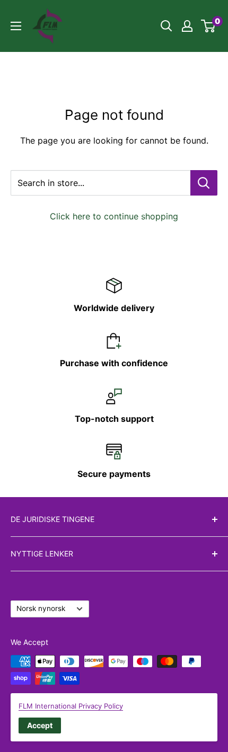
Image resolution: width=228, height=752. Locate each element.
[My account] (187, 26)
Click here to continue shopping (114, 216)
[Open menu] (16, 26)
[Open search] (166, 26)
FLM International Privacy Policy (71, 706)
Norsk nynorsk (40, 608)
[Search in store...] (203, 183)
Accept (39, 725)
